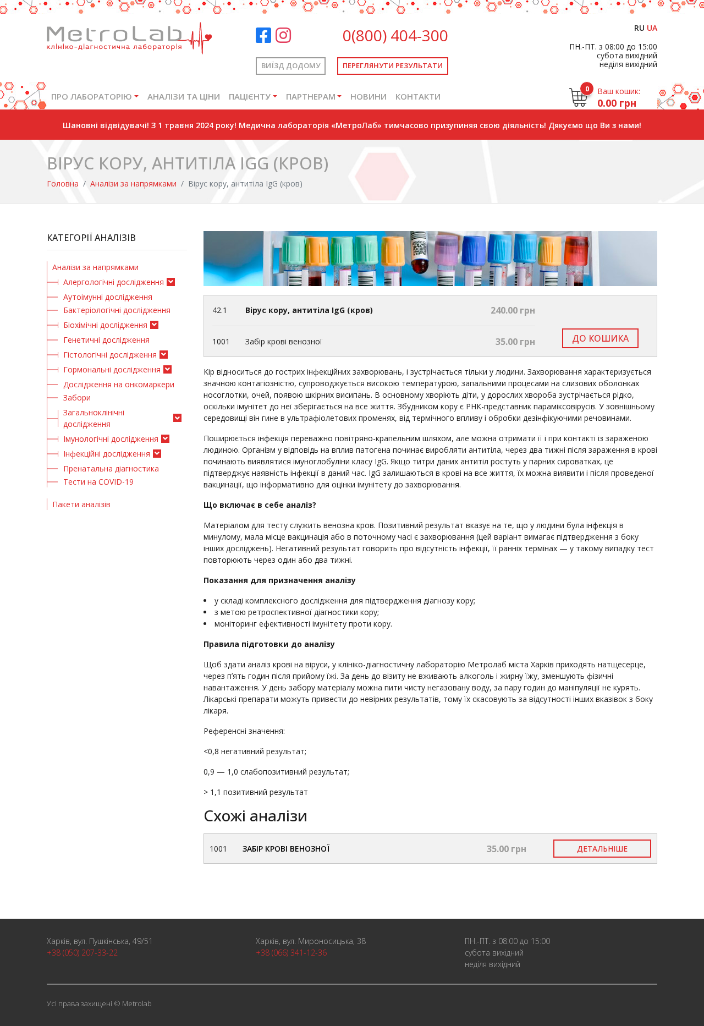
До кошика (600, 338)
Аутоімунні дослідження (107, 297)
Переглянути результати (393, 65)
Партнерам (311, 96)
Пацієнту (250, 96)
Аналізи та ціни (183, 96)
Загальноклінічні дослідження (93, 418)
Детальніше (602, 848)
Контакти (418, 96)
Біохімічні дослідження (105, 325)
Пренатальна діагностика (111, 468)
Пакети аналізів (81, 504)
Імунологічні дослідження (110, 439)
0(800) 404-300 (395, 35)
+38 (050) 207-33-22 (82, 952)
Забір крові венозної (286, 848)
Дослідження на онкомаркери (118, 384)
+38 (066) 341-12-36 (291, 952)
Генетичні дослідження (106, 339)
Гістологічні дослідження (110, 354)
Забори (77, 397)
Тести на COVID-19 (98, 481)
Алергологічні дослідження (113, 282)
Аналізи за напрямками (133, 183)
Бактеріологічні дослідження (116, 310)
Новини (368, 96)
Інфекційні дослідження (106, 453)
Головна (63, 183)
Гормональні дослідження (112, 369)
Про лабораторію (91, 96)
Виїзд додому (290, 65)
